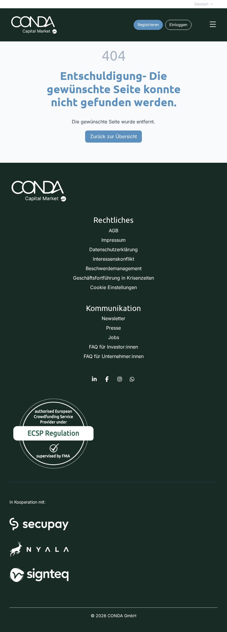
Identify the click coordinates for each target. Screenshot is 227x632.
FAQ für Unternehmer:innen (114, 356)
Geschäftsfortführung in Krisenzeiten (113, 278)
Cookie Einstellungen (113, 287)
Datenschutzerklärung (113, 249)
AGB (113, 230)
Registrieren (148, 24)
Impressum (113, 240)
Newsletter (113, 318)
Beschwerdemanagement (114, 268)
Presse (113, 328)
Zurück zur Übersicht (113, 136)
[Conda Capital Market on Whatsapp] (132, 379)
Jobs (113, 337)
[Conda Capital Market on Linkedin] (94, 379)
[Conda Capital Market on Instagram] (119, 379)
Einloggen (178, 24)
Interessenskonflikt (113, 259)
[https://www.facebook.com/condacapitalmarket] (107, 379)
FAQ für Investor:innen (113, 347)
